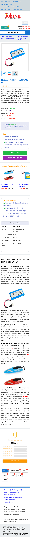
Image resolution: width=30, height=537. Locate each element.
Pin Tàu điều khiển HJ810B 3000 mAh (8, 185)
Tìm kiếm (25, 22)
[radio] (8, 440)
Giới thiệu (19, 9)
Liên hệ (14, 9)
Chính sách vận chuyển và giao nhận (13, 490)
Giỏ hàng (5, 27)
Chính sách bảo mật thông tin (11, 492)
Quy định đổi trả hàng (6, 4)
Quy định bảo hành (8, 502)
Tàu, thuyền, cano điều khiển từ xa (10, 38)
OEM (10, 111)
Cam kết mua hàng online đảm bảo (10, 6)
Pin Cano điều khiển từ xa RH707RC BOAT (23, 38)
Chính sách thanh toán (9, 494)
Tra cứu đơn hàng (5, 9)
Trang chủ (2, 38)
